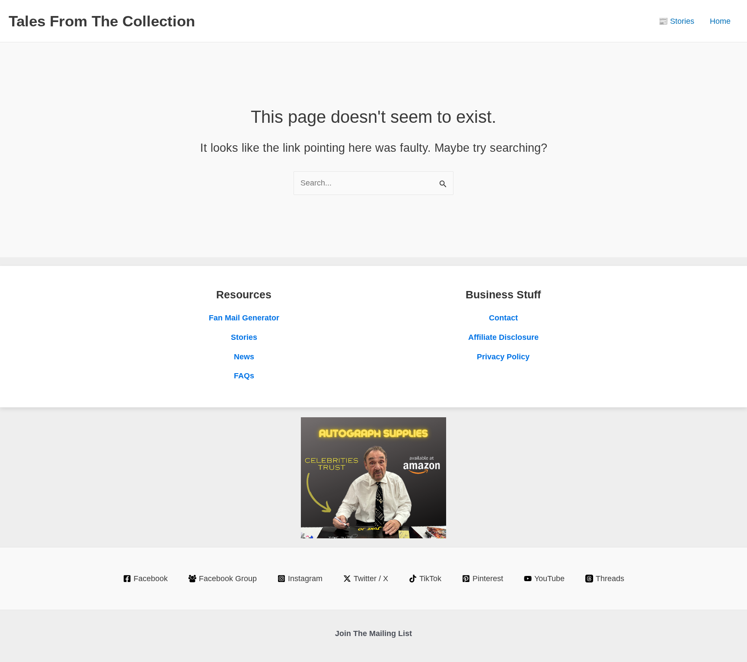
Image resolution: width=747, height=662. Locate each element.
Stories (244, 337)
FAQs (244, 375)
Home (720, 21)
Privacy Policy (503, 356)
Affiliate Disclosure (503, 337)
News (244, 356)
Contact (503, 317)
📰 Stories (676, 21)
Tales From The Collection (102, 21)
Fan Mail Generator (244, 317)
